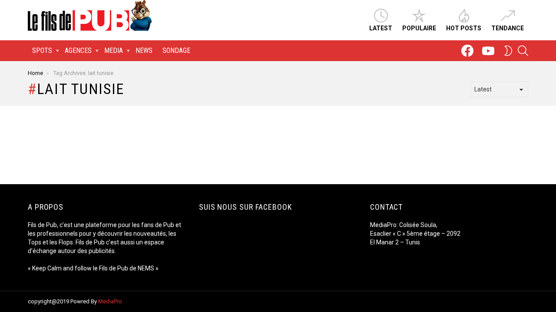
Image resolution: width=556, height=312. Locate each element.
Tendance (507, 28)
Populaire (419, 28)
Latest (380, 28)
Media (113, 50)
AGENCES (78, 50)
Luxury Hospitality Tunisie (407, 268)
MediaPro (110, 301)
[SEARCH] (523, 50)
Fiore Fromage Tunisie (403, 250)
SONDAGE (176, 50)
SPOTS (42, 50)
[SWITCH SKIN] (508, 50)
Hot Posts (463, 28)
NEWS (144, 50)
